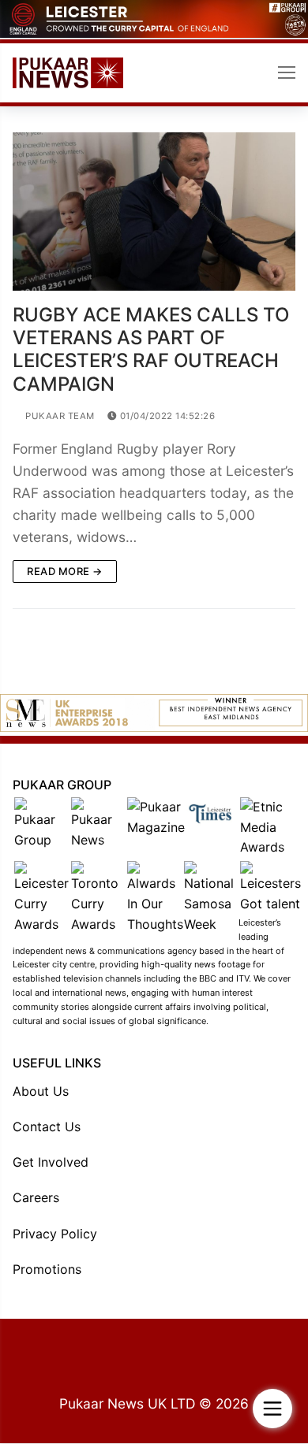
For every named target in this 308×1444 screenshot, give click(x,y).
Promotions (47, 1269)
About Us (41, 1091)
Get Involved (50, 1162)
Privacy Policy (55, 1234)
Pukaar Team (59, 415)
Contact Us (47, 1126)
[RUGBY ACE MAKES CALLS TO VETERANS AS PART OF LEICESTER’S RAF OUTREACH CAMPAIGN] (154, 211)
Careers (36, 1197)
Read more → (65, 571)
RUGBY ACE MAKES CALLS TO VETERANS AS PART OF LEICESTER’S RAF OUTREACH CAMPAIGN (151, 349)
